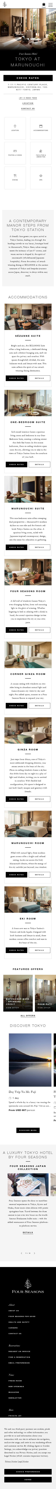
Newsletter (15, 1398)
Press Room (15, 1381)
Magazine (14, 1392)
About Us (14, 1311)
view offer (12, 1008)
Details (39, 378)
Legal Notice (23, 1461)
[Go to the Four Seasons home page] (5, 4)
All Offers (28, 1015)
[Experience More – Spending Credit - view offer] (18, 993)
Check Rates (16, 378)
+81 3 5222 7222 (28, 98)
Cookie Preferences (28, 1472)
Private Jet (15, 1416)
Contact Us (28, 108)
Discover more (28, 1130)
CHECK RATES (28, 78)
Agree (28, 1480)
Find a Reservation (19, 1357)
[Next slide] (34, 1253)
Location (28, 103)
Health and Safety (19, 1322)
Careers (13, 1328)
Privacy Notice (11, 1461)
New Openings (16, 1386)
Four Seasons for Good (22, 1316)
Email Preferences (19, 1363)
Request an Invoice (19, 1351)
